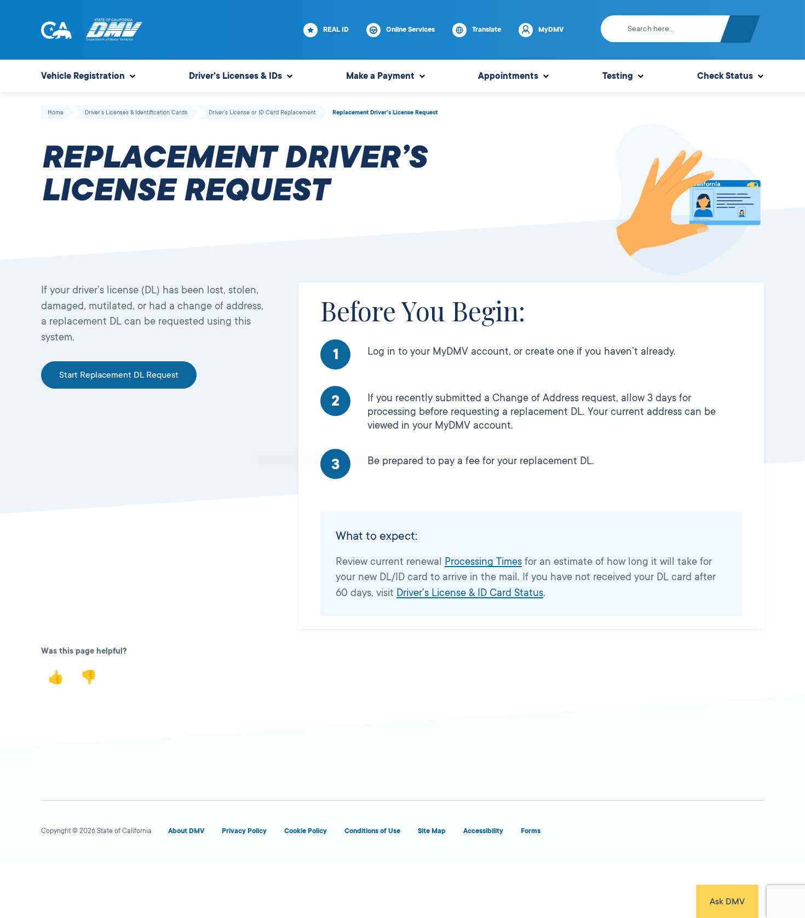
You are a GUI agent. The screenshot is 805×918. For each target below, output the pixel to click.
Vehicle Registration (83, 76)
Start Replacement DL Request (119, 375)
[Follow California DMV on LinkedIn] (753, 834)
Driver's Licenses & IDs (235, 76)
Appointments (508, 76)
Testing (617, 76)
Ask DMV (727, 902)
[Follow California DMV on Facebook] (595, 834)
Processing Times (483, 561)
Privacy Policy (244, 831)
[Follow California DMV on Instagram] (714, 834)
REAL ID (336, 29)
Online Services (410, 29)
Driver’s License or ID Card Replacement (262, 112)
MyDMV (551, 29)
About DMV (186, 831)
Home (56, 112)
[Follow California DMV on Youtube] (674, 834)
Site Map (432, 831)
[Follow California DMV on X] (635, 834)
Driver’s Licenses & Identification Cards (136, 112)
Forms (530, 831)
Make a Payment (380, 76)
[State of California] (56, 30)
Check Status (725, 76)
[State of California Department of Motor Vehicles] (114, 30)
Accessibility (483, 831)
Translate (486, 29)
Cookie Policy (305, 831)
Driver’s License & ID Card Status (469, 592)
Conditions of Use (372, 831)
